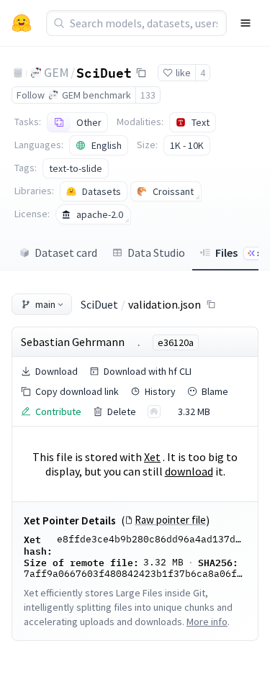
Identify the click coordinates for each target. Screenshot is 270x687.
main (45, 304)
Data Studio (156, 252)
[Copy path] (211, 304)
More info (207, 621)
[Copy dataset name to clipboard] (141, 73)
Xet (152, 457)
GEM (56, 72)
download (189, 471)
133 (148, 94)
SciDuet (104, 72)
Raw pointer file (170, 520)
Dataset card (66, 252)
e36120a (176, 342)
